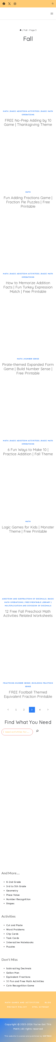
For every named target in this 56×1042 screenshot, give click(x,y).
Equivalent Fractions (18, 977)
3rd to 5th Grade (16, 886)
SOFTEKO (47, 1036)
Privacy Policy (17, 1007)
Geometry (12, 890)
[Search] (37, 731)
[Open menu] (52, 13)
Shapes (10, 903)
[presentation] (28, 80)
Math (5, 111)
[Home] (21, 30)
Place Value (13, 895)
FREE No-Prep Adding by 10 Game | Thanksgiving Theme (28, 122)
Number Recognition (18, 899)
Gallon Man (12, 972)
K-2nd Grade (13, 882)
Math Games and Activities (22, 1002)
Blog (48, 1002)
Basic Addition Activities (24, 111)
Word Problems (15, 929)
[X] (9, 3)
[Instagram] (15, 3)
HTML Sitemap (40, 1007)
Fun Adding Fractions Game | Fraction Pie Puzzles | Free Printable (28, 202)
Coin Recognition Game (20, 985)
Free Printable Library (37, 602)
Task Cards (12, 938)
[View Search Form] (53, 4)
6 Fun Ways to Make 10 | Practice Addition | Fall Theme (28, 451)
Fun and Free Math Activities (27, 981)
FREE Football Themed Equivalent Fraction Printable (28, 694)
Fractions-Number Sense (16, 683)
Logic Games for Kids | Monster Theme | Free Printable (28, 529)
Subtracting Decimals (18, 968)
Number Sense (31, 359)
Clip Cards (12, 933)
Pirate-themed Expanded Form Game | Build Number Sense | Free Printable (28, 368)
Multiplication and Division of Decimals (28, 606)
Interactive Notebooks (20, 942)
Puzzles (10, 946)
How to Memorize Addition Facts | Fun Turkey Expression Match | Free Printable (28, 287)
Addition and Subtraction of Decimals (24, 599)
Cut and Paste (14, 925)
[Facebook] (3, 3)
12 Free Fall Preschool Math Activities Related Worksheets (28, 613)
